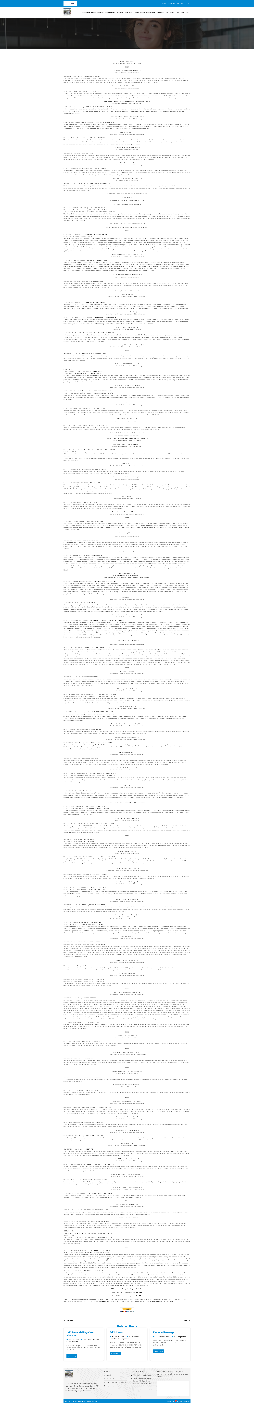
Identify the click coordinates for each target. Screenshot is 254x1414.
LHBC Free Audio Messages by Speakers (98, 12)
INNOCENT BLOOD (90, 998)
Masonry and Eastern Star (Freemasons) (125, 1052)
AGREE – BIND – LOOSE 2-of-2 (93, 981)
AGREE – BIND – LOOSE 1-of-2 (93, 979)
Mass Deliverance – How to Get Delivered (126, 1084)
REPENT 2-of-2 (89, 841)
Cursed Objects (125, 294)
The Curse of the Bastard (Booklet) (125, 254)
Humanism (125, 597)
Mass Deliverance (125, 163)
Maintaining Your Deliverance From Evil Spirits (126, 723)
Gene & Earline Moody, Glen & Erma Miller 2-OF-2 (90, 210)
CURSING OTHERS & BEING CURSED (95, 874)
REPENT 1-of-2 (89, 839)
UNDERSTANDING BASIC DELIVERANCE (101, 581)
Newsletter (162, 12)
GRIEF (91, 153)
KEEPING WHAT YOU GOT (93, 729)
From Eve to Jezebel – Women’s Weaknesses (126, 86)
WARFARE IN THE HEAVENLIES (92, 1122)
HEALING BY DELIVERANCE (96, 234)
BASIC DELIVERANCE (94, 555)
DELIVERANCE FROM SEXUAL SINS (94, 354)
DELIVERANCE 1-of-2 (109, 773)
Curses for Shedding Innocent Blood (125, 992)
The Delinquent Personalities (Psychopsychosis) (126, 1174)
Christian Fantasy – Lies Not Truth (126, 640)
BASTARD (98, 922)
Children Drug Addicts (126, 533)
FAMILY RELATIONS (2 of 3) (98, 137)
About (120, 12)
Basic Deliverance (125, 132)
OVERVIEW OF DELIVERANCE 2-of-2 (97, 1252)
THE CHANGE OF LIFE (94, 1136)
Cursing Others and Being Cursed (125, 868)
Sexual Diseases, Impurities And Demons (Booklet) (126, 344)
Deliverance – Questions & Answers (127, 1217)
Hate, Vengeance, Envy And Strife (126, 737)
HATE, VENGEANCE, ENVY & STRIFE (100, 742)
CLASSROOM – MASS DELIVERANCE (100, 333)
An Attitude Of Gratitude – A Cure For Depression (125, 433)
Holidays (127, 197)
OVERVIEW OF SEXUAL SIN (93, 1271)
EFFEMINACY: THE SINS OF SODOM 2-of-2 (103, 696)
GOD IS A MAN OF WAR (91, 1022)
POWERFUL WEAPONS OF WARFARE (96, 1210)
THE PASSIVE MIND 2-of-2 (103, 393)
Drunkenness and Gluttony (126, 418)
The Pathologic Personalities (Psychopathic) (126, 1187)
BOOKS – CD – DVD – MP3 (180, 12)
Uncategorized (123, 1339)
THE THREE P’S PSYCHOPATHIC (99, 1193)
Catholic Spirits (126, 496)
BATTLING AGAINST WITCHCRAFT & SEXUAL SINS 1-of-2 (93, 1233)
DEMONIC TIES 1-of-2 (97, 942)
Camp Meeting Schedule (145, 12)
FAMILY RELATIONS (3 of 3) (98, 168)
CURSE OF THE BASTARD (97, 260)
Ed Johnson (116, 1332)
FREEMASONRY (89, 1058)
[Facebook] (182, 3)
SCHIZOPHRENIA (90, 1149)
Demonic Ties (125, 936)
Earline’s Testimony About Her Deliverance (125, 178)
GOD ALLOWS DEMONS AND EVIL (99, 107)
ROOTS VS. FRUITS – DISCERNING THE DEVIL (99, 1164)
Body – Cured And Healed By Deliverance (128, 223)
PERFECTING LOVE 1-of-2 (98, 806)
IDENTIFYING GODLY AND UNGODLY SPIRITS (99, 1077)
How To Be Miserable (130, 444)
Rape (125, 785)
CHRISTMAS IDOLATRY (92, 482)
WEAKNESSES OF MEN (94, 521)
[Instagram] (185, 3)
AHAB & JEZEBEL (95, 91)
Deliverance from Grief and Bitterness (126, 147)
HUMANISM (91, 603)
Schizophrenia (125, 1143)
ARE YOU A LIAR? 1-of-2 (96, 887)
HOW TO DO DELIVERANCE (94, 1090)
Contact (129, 12)
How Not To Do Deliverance (126, 768)
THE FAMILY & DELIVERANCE (104, 317)
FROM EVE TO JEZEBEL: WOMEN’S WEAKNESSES (109, 620)
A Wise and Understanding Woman (126, 818)
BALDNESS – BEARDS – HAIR (105, 856)
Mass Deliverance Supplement (125, 327)
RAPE (88, 791)
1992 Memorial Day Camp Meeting (80, 1334)
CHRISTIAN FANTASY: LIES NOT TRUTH (97, 647)
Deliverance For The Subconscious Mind (126, 70)
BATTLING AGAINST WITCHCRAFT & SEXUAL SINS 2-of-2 (94, 1237)
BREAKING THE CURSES (97, 408)
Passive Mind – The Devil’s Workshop (126, 385)
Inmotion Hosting (184, 1401)
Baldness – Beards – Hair (126, 851)
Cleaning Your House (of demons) (125, 291)
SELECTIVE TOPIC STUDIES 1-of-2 (100, 712)
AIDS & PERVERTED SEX (97, 469)
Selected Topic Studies (126, 706)
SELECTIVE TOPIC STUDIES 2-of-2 (100, 714)
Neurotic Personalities (96, 281)
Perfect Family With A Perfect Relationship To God (126, 116)
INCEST (101, 924)
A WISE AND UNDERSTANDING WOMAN (103, 824)
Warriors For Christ (126, 671)
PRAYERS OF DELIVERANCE (92, 502)
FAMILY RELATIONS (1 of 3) (103, 122)
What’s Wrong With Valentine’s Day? (127, 204)
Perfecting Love (126, 800)
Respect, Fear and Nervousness (126, 899)
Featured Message (163, 1332)
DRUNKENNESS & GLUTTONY (99, 425)
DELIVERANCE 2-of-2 (109, 775)
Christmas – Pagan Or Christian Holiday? (126, 200)
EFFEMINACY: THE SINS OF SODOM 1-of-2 (102, 694)
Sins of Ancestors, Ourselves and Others (129, 438)
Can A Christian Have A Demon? (125, 575)
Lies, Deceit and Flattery (125, 882)
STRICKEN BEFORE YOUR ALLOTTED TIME (96, 1107)
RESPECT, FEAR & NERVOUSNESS (93, 905)
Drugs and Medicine (125, 752)
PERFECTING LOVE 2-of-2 (99, 808)
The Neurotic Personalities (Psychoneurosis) (126, 274)
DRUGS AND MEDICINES (90, 758)
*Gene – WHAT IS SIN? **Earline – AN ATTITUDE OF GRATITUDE (94, 449)
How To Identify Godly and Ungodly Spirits (126, 1071)
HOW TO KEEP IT (95, 236)
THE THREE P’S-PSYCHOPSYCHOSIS (95, 1180)
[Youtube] (188, 3)
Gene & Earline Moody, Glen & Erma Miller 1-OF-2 (90, 207)
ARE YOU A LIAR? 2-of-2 (97, 889)
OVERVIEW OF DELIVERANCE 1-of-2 (97, 1250)
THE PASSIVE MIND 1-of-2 (102, 391)
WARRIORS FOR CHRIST (90, 677)
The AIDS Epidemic (126, 464)
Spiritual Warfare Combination (125, 1117)
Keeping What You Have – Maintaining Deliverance (129, 227)
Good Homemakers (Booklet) (125, 312)
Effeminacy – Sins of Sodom (126, 689)
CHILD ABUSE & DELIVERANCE (101, 184)
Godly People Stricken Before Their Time (126, 1101)
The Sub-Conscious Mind (92, 76)
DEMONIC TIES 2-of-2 (97, 944)
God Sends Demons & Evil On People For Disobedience (125, 101)
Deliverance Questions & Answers (98, 1221)
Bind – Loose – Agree (126, 973)
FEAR (84, 965)
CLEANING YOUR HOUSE (95, 302)
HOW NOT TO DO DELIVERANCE (93, 1041)
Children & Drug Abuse (90, 540)
